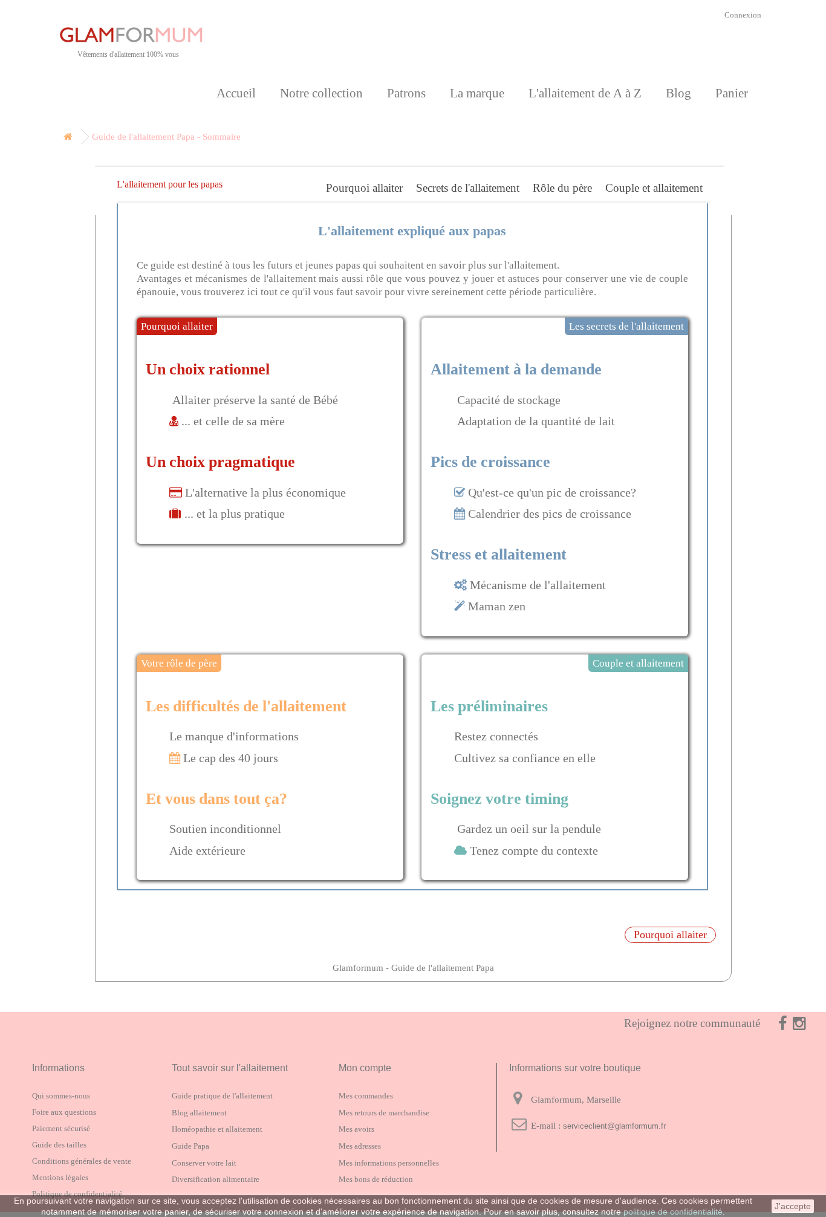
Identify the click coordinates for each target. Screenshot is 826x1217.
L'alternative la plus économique (264, 492)
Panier (731, 92)
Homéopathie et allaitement (217, 1129)
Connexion (742, 15)
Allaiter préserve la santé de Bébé (255, 400)
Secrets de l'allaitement (467, 187)
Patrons (406, 92)
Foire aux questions (64, 1112)
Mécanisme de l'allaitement (538, 585)
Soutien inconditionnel (225, 829)
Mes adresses (360, 1146)
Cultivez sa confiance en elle (525, 758)
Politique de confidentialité (77, 1194)
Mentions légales (60, 1177)
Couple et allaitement (654, 187)
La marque (477, 92)
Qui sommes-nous (61, 1096)
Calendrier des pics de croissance (549, 513)
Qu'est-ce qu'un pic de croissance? (552, 492)
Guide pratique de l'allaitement (222, 1096)
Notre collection (321, 92)
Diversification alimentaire (215, 1179)
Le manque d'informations (234, 736)
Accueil (236, 92)
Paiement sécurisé (61, 1128)
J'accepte (793, 1206)
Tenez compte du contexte (534, 850)
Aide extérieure (207, 850)
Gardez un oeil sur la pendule (529, 829)
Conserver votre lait (204, 1163)
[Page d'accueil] (65, 136)
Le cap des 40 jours (230, 758)
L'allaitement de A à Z (585, 92)
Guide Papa (190, 1146)
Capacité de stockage (509, 400)
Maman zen (496, 606)
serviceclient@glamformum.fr (614, 1126)
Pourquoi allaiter (364, 187)
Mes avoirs (356, 1129)
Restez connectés (496, 736)
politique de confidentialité (673, 1211)
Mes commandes (366, 1096)
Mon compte (365, 1068)
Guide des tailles (59, 1145)
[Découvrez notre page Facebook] (775, 1023)
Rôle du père (562, 187)
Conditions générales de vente (81, 1161)
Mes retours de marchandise (384, 1113)
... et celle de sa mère (233, 421)
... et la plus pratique (234, 513)
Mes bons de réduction (376, 1179)
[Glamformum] (171, 34)
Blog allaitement (199, 1113)
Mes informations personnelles (389, 1163)
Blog (678, 92)
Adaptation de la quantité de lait (536, 421)
